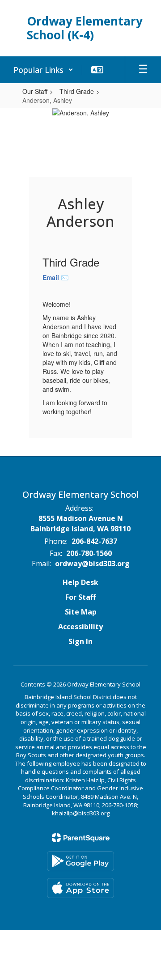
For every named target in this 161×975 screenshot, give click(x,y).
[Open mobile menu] (143, 69)
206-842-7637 (94, 541)
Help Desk (80, 582)
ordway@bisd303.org (92, 563)
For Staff (80, 597)
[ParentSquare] (81, 837)
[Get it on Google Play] (80, 861)
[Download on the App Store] (80, 888)
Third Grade (76, 91)
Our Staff (34, 91)
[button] (43, 69)
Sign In (80, 641)
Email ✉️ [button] (55, 277)
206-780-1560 (89, 553)
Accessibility (80, 627)
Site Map (81, 612)
